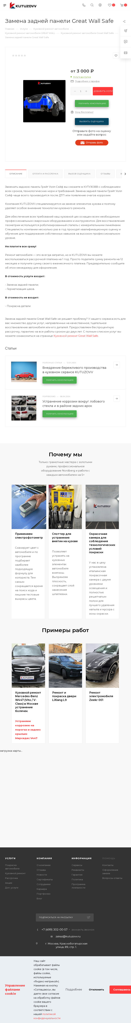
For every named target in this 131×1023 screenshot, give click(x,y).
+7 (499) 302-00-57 (55, 929)
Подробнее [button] (74, 989)
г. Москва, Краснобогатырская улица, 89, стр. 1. (66, 945)
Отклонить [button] (96, 989)
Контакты (107, 865)
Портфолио (43, 893)
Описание (15, 174)
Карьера (42, 889)
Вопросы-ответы (112, 878)
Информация (82, 858)
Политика (77, 879)
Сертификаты (45, 879)
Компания (44, 858)
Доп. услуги (11, 887)
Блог (39, 898)
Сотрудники (43, 884)
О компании (43, 865)
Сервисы (77, 865)
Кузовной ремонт (15, 873)
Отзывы (105, 174)
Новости (42, 874)
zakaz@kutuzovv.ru (68, 936)
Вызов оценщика (79, 174)
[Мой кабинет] (100, 5)
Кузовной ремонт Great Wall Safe (76, 335)
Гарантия (77, 874)
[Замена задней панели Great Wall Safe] (44, 101)
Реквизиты (78, 870)
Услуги (10, 858)
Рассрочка (11, 878)
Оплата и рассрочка (45, 174)
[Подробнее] (116, 365)
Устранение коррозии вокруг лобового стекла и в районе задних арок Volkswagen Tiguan (73, 406)
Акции (8, 882)
